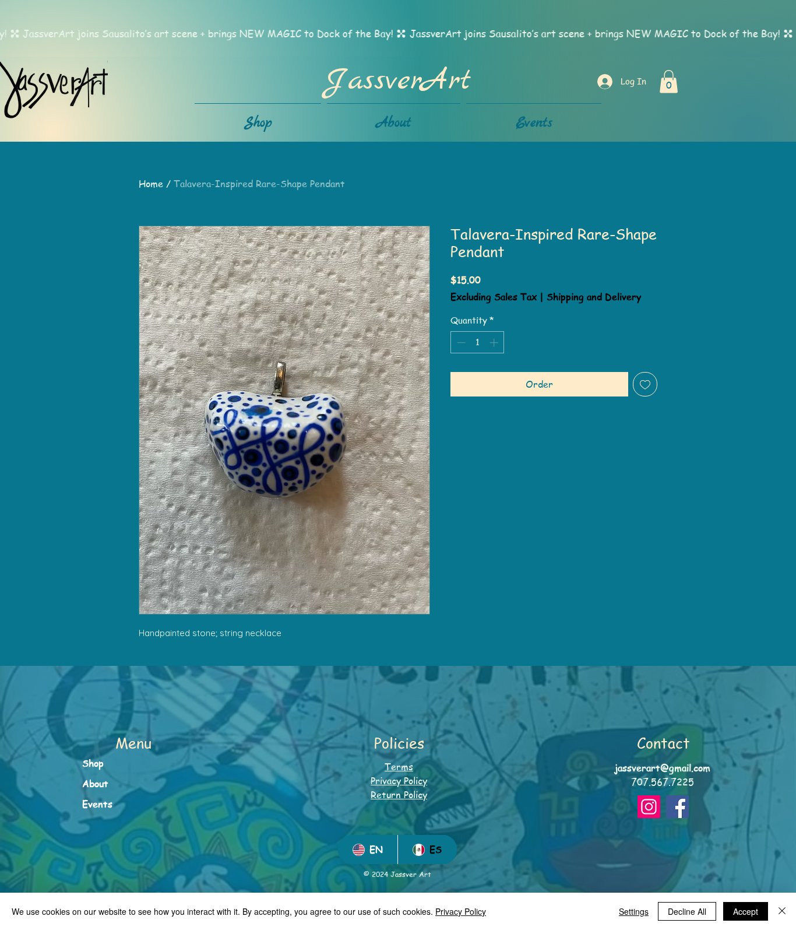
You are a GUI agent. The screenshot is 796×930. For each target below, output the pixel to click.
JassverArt (398, 81)
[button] (668, 81)
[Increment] (495, 342)
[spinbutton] (477, 342)
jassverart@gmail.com (662, 767)
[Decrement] (460, 342)
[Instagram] (648, 806)
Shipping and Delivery (594, 297)
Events (97, 804)
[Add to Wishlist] (645, 384)
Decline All (687, 911)
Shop (93, 763)
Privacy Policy (460, 911)
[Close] (782, 911)
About (95, 783)
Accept (745, 911)
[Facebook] (677, 806)
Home (151, 183)
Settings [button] (634, 911)
